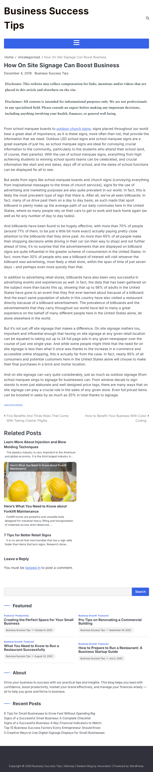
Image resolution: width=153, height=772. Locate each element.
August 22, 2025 (44, 656)
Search (140, 592)
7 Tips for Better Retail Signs (27, 535)
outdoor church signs (73, 129)
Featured (9, 615)
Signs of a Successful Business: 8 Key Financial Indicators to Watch (52, 723)
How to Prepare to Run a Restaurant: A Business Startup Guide (110, 650)
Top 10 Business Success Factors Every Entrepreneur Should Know (52, 728)
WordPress (136, 766)
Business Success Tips (51, 73)
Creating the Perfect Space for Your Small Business (39, 622)
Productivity (22, 615)
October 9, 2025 (43, 630)
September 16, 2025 (120, 630)
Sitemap (69, 766)
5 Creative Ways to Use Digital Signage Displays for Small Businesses (54, 733)
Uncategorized (13, 405)
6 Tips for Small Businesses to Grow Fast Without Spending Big (49, 713)
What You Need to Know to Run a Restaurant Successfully (31, 648)
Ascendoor (104, 766)
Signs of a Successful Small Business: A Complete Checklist (47, 718)
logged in (32, 568)
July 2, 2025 (115, 658)
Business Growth (87, 615)
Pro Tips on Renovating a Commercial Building (110, 622)
